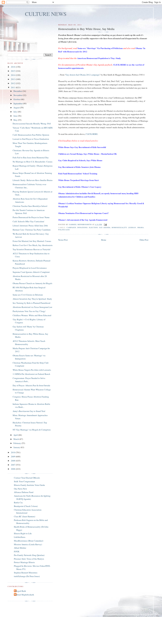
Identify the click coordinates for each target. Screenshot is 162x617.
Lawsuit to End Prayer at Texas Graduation (31, 139)
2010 (13, 452)
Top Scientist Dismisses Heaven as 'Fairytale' (32, 249)
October (17, 99)
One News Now (20, 488)
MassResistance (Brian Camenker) (28, 540)
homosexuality (119, 227)
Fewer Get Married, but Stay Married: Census (32, 241)
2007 (13, 464)
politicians (64, 230)
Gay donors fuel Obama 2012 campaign (83, 74)
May (15, 119)
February (17, 443)
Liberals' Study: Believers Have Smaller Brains (33, 180)
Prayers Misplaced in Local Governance (30, 267)
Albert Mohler (20, 547)
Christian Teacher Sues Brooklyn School (30, 206)
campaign (71, 227)
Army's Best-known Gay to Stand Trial (29, 411)
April (15, 434)
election (93, 227)
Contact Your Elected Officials (27, 477)
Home (103, 239)
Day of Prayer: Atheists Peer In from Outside (31, 385)
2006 (13, 468)
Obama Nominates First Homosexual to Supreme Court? (83, 213)
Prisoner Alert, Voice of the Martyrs (29, 558)
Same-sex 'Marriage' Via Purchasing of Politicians (100, 48)
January (17, 447)
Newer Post (63, 239)
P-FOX (16, 551)
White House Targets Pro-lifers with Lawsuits (32, 369)
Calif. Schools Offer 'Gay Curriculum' (28, 221)
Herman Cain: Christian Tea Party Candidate (32, 229)
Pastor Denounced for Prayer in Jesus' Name (31, 217)
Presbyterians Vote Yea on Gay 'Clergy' (29, 311)
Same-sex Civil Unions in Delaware (28, 294)
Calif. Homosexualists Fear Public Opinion (31, 134)
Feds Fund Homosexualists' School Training (77, 173)
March (16, 439)
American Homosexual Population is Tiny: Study (99, 58)
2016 (13, 66)
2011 (13, 87)
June (15, 115)
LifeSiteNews (19, 537)
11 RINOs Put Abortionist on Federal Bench (31, 374)
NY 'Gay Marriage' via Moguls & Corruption (32, 429)
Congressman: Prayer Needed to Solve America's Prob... (29, 380)
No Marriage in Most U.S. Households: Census (32, 161)
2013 (13, 79)
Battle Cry (18, 502)
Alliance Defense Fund (23, 492)
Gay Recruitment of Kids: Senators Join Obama (79, 166)
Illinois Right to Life (23, 533)
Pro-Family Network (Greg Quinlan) (29, 555)
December (17, 91)
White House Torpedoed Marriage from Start (78, 180)
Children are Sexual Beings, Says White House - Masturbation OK (87, 153)
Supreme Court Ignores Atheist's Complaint (31, 272)
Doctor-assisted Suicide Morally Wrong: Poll (32, 123)
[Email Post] (105, 224)
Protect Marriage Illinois (24, 562)
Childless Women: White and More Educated (32, 315)
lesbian (132, 227)
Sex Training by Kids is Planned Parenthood (31, 303)
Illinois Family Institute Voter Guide (29, 485)
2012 (13, 83)
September (18, 103)
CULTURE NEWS (46, 13)
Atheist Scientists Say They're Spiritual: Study (32, 298)
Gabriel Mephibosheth (24, 594)
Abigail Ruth (20, 591)
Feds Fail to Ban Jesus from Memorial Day (31, 157)
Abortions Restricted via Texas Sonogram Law (32, 307)
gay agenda (104, 227)
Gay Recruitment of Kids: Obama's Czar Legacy (79, 186)
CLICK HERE (92, 134)
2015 (13, 70)
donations (82, 227)
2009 (13, 456)
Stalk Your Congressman (24, 481)
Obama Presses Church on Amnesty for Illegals (32, 283)
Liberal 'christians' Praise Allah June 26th (30, 225)
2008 (13, 460)
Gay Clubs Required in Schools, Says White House (80, 160)
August (16, 107)
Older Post (144, 239)
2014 (13, 75)
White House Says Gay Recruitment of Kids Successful (82, 147)
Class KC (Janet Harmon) (24, 516)
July (15, 111)
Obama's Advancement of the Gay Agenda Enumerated (82, 219)
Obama (140, 227)
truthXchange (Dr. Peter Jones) (27, 576)
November (18, 95)
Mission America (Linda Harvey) (28, 544)
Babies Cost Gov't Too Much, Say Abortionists (33, 245)
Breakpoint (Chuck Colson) (26, 506)
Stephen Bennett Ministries (25, 572)
